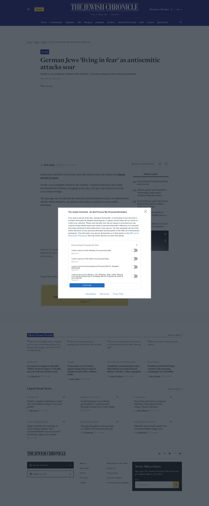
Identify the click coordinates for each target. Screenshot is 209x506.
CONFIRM (87, 285)
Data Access (104, 294)
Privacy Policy (118, 294)
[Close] (146, 212)
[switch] (134, 250)
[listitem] (104, 245)
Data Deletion (91, 294)
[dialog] (104, 253)
